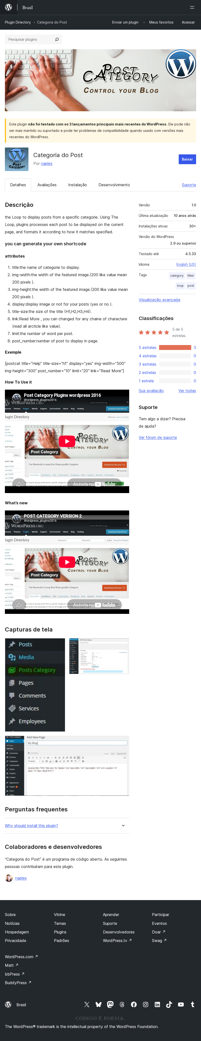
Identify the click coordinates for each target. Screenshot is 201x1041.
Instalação (77, 184)
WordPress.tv (117, 940)
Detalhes (18, 184)
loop (180, 285)
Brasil (21, 1004)
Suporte (189, 184)
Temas (60, 923)
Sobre (10, 914)
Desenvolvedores (119, 931)
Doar (159, 931)
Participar (160, 914)
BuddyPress (18, 982)
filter (191, 275)
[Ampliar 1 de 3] (58, 644)
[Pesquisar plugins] (57, 39)
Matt (12, 965)
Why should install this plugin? (31, 825)
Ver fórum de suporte (158, 437)
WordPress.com (21, 956)
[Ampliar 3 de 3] (122, 742)
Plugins (60, 931)
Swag (159, 940)
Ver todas (187, 390)
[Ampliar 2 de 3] (122, 644)
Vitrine (59, 914)
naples (46, 163)
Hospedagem (17, 931)
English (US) (186, 264)
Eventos (159, 923)
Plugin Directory (18, 22)
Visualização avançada (159, 299)
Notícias (12, 923)
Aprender (111, 914)
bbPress (15, 974)
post (191, 285)
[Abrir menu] (193, 7)
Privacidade (15, 940)
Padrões (61, 940)
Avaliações (47, 184)
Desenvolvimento (114, 184)
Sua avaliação (151, 390)
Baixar (187, 159)
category (177, 275)
